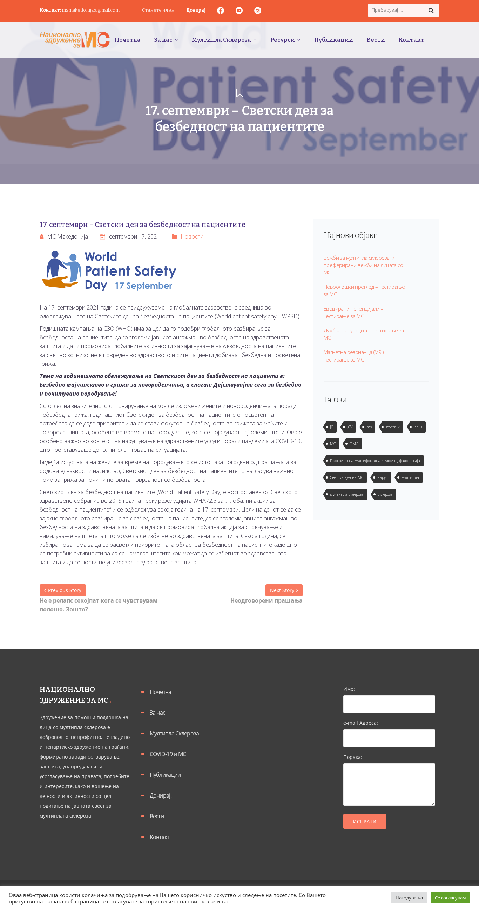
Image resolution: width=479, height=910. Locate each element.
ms (369, 426)
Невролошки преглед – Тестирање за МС (364, 290)
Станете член (158, 10)
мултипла (410, 477)
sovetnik (393, 426)
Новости (192, 236)
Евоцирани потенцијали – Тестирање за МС (353, 312)
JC (331, 426)
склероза (385, 494)
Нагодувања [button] (409, 898)
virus (418, 426)
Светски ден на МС (346, 477)
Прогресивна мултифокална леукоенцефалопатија (375, 460)
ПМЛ (354, 443)
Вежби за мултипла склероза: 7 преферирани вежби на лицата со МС (363, 265)
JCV (349, 426)
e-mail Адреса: (360, 723)
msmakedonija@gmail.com (91, 10)
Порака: (352, 757)
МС (333, 443)
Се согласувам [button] (450, 898)
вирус (382, 477)
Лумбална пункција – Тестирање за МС (364, 334)
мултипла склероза (347, 494)
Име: (349, 688)
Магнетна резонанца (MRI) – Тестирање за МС (355, 356)
